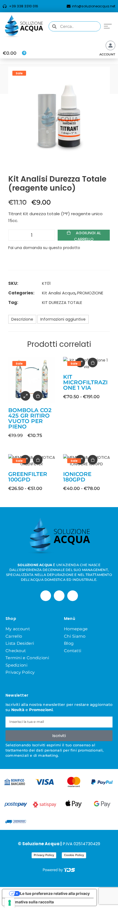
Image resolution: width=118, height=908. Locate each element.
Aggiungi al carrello (87, 235)
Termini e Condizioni (27, 657)
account (107, 54)
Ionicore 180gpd (77, 477)
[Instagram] (59, 595)
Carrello (13, 636)
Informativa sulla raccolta (30, 902)
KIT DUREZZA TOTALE (62, 302)
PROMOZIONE (90, 293)
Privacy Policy (20, 672)
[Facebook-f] (45, 595)
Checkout (15, 650)
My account (17, 628)
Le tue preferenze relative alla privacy (55, 893)
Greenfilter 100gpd (27, 477)
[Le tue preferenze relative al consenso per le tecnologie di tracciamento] (9, 903)
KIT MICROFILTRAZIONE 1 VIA (85, 382)
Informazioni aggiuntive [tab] (63, 319)
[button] (108, 26)
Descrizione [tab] (22, 319)
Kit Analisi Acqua (58, 293)
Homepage (76, 628)
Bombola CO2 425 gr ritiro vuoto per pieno (30, 418)
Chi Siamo (75, 636)
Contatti (72, 650)
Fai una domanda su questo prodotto (44, 247)
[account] (110, 45)
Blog (69, 643)
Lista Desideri (19, 643)
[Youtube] (72, 595)
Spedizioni (16, 665)
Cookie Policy (74, 855)
